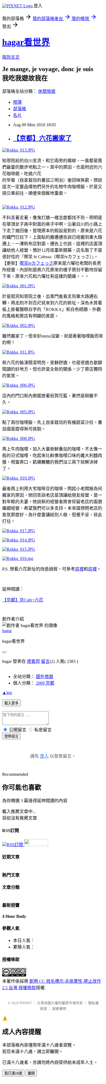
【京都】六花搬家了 (42, 138)
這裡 (79, 569)
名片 (17, 115)
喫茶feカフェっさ (36, 263)
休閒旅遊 (46, 91)
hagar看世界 (26, 42)
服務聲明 (59, 1009)
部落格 (19, 108)
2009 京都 (45, 683)
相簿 (17, 102)
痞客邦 (33, 661)
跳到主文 (11, 57)
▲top (7, 692)
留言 (45, 661)
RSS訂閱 (15, 844)
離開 (31, 1073)
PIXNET (26, 1003)
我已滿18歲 (13, 1073)
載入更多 (11, 703)
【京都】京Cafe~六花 (22, 600)
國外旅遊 (44, 676)
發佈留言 (11, 736)
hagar (7, 630)
